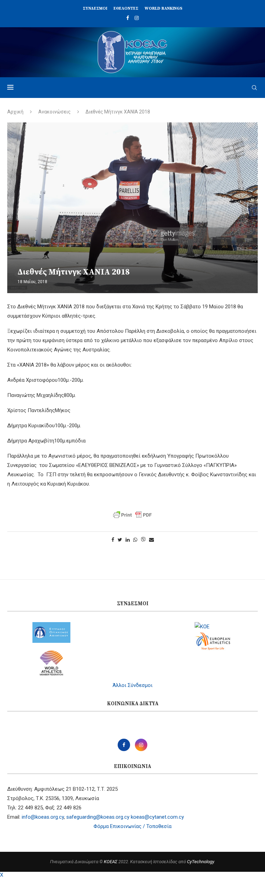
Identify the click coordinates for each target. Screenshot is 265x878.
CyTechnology (200, 861)
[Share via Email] (151, 539)
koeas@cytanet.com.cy (157, 817)
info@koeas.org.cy (43, 817)
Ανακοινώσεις (54, 111)
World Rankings (164, 8)
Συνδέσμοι (95, 8)
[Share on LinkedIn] (128, 539)
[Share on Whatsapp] (135, 539)
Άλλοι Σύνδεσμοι (132, 685)
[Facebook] (127, 18)
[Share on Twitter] (120, 539)
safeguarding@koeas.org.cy (97, 817)
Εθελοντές (126, 8)
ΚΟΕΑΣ (110, 861)
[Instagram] (137, 18)
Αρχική (15, 111)
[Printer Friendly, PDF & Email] (132, 515)
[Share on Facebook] (112, 539)
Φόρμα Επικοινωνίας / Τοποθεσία (132, 826)
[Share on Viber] (143, 540)
